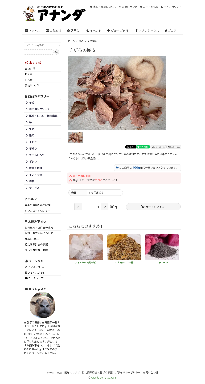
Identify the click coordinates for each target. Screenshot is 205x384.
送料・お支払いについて (39, 233)
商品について (32, 239)
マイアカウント (173, 6)
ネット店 (34, 31)
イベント (96, 31)
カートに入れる (155, 206)
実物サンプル (32, 85)
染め (81, 41)
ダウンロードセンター (37, 210)
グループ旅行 (119, 31)
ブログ (172, 31)
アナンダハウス (149, 31)
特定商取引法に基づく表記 (97, 372)
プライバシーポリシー (128, 372)
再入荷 (29, 80)
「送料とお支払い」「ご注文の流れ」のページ (42, 349)
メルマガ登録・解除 (36, 250)
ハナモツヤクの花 (124, 262)
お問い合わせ (129, 6)
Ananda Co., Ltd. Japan (103, 377)
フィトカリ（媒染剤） (86, 262)
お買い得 (30, 68)
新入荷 (29, 74)
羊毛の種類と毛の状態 (37, 205)
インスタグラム (36, 267)
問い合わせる (174, 147)
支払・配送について (104, 6)
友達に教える (159, 147)
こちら (98, 180)
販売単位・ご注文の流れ (39, 227)
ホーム (71, 41)
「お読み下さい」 (34, 345)
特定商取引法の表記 (36, 244)
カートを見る (150, 6)
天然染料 (92, 41)
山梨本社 (55, 31)
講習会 (75, 31)
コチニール (162, 262)
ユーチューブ (36, 278)
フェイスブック (36, 272)
